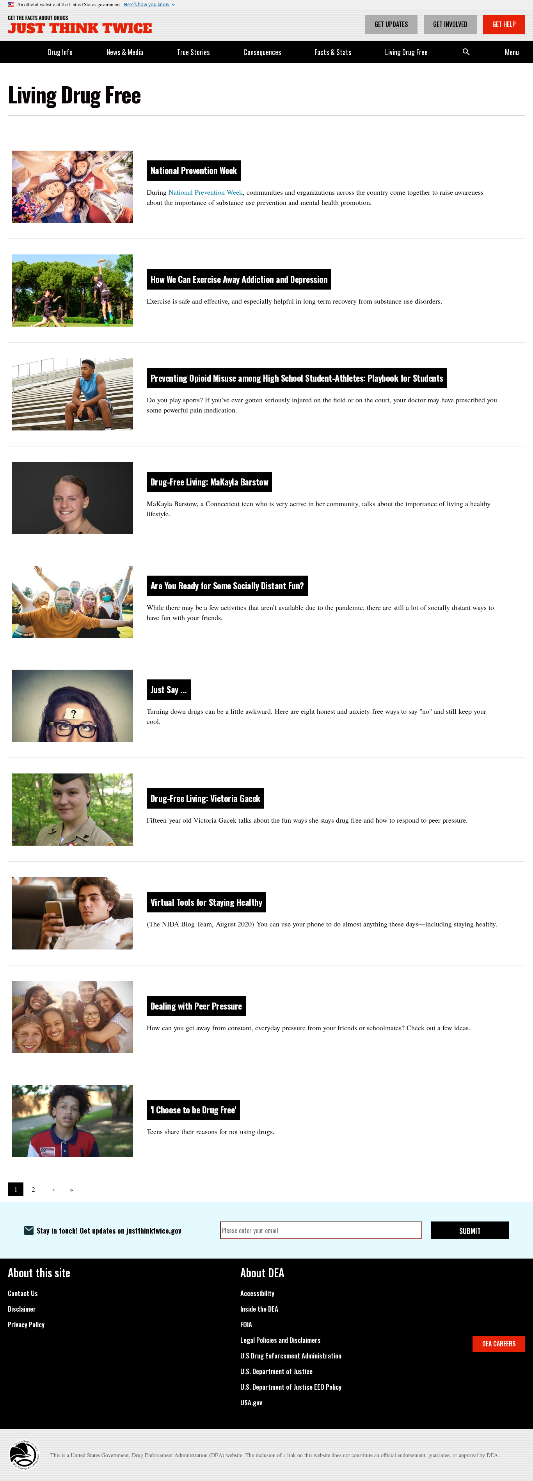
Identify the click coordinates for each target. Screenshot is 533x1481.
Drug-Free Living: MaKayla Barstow (209, 481)
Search (466, 52)
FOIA (246, 1324)
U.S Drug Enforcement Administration (290, 1355)
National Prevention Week (194, 170)
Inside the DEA (259, 1309)
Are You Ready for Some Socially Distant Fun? (227, 585)
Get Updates (391, 24)
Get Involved (450, 24)
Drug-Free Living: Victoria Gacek (205, 798)
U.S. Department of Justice (276, 1371)
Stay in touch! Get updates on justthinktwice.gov (109, 1230)
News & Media (125, 52)
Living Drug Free (406, 52)
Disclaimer (22, 1309)
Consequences (262, 52)
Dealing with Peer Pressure (196, 1005)
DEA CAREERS (499, 1343)
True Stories (193, 52)
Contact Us (23, 1293)
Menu (512, 52)
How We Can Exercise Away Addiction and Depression (239, 279)
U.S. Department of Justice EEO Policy (290, 1387)
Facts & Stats (332, 52)
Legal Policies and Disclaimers (280, 1340)
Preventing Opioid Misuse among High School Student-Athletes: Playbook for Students (297, 378)
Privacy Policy (26, 1324)
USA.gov (251, 1402)
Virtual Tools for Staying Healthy (206, 902)
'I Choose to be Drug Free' (193, 1109)
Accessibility (257, 1293)
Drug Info (60, 52)
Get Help (504, 24)
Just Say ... (169, 689)
